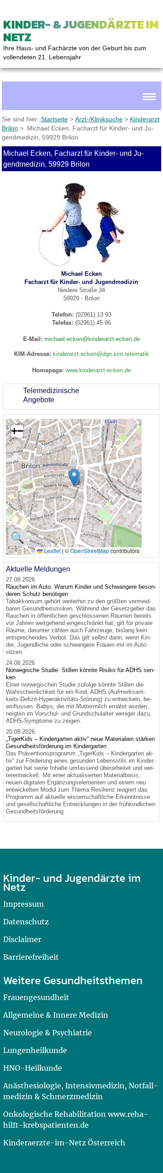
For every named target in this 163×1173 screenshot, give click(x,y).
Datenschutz (26, 921)
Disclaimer (22, 939)
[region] (81, 396)
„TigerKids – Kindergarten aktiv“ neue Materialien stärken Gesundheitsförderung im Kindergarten (80, 743)
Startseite (54, 119)
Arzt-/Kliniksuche (99, 119)
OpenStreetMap (89, 550)
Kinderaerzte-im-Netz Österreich (64, 1142)
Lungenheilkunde (35, 1050)
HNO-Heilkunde (32, 1067)
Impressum (23, 904)
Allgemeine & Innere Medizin (55, 1014)
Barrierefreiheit (31, 956)
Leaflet (52, 550)
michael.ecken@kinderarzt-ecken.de (92, 339)
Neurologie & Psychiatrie (47, 1032)
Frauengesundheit (36, 997)
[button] (74, 477)
